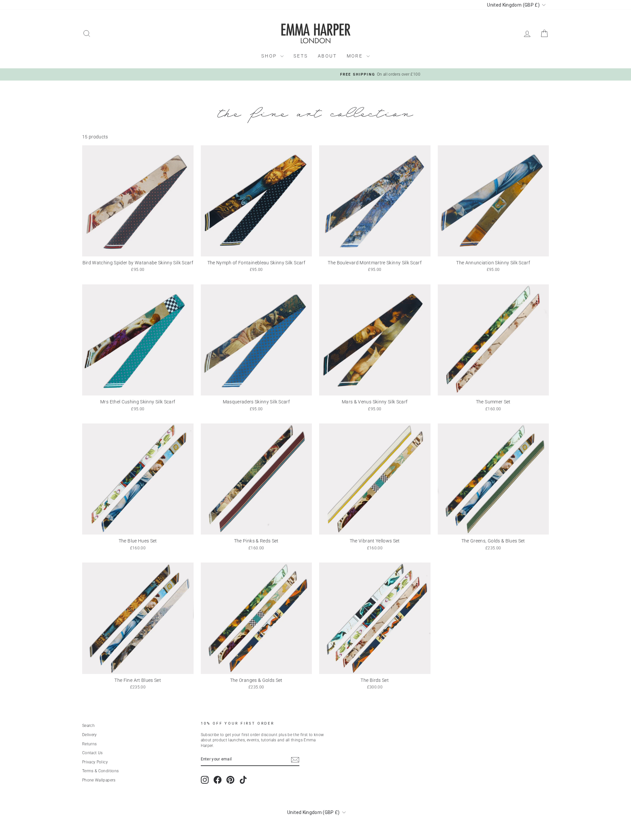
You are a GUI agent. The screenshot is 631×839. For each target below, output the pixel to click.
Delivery (89, 734)
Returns (89, 744)
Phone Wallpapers (99, 780)
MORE (356, 56)
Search (88, 725)
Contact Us (92, 753)
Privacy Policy (95, 762)
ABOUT (327, 56)
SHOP (270, 56)
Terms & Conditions (100, 771)
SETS (300, 56)
